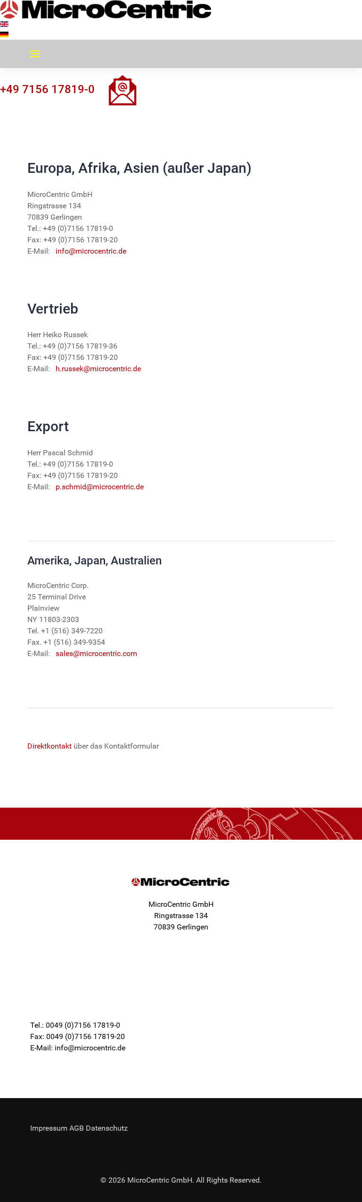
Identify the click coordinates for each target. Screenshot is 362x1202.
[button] (35, 54)
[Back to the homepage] (181, 882)
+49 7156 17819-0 (47, 89)
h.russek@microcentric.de (98, 368)
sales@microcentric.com (96, 653)
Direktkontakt (49, 746)
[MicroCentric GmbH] (105, 9)
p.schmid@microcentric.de (100, 486)
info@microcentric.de (91, 251)
